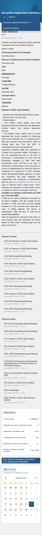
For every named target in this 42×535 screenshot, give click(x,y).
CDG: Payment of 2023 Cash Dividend (19, 279)
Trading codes (8, 419)
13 (21, 499)
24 (5, 510)
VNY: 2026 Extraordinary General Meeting (20, 324)
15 (31, 499)
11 (11, 499)
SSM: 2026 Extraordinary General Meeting (21, 331)
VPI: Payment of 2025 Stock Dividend (19, 383)
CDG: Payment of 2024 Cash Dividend (19, 264)
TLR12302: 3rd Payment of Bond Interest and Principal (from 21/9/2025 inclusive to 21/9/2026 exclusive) (21, 363)
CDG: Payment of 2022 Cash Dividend (19, 294)
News (11, 17)
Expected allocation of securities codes (17, 425)
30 (21, 488)
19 (16, 504)
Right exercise (9, 469)
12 (16, 499)
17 (5, 504)
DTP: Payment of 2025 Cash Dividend (19, 339)
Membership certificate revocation (15, 444)
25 (11, 510)
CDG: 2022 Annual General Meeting (18, 309)
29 (16, 488)
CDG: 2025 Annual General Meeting (18, 271)
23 (37, 504)
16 (37, 499)
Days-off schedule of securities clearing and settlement (21, 460)
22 (31, 504)
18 (11, 504)
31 (26, 488)
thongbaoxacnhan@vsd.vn (26, 182)
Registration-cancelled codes (13, 431)
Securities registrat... (11, 28)
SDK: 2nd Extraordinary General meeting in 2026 (21, 374)
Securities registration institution (16, 22)
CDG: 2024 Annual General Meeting (18, 286)
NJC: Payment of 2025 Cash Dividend (19, 346)
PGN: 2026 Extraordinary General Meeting (21, 354)
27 (5, 488)
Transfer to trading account (15, 473)
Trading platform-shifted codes (14, 437)
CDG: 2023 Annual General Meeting (18, 301)
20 (21, 504)
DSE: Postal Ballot (11, 390)
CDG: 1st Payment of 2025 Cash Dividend (20, 249)
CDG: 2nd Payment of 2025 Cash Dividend (21, 241)
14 (26, 499)
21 (26, 504)
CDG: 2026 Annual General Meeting (18, 256)
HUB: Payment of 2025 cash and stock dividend (20, 399)
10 (5, 499)
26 (16, 510)
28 (11, 488)
